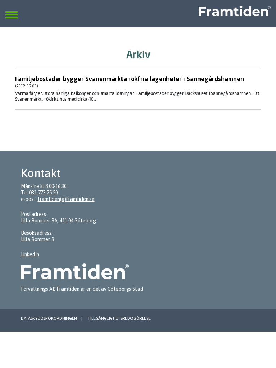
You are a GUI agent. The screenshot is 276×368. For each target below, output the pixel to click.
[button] (11, 10)
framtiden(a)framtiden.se (66, 199)
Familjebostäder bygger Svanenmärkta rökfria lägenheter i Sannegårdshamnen (129, 79)
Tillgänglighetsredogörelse (119, 318)
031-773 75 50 (43, 193)
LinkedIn (30, 254)
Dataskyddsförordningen (49, 318)
